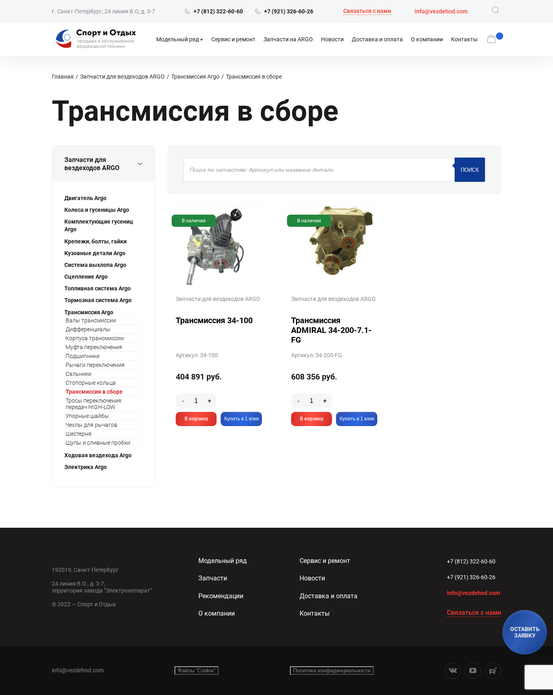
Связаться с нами (367, 11)
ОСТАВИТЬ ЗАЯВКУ (525, 632)
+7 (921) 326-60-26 (471, 577)
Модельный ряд (177, 39)
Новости (332, 39)
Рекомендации (220, 596)
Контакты (464, 39)
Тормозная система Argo (98, 300)
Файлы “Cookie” (196, 670)
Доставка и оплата (377, 39)
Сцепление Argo (86, 276)
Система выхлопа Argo (95, 265)
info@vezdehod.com (441, 11)
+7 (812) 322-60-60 (471, 561)
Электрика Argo (85, 467)
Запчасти (212, 578)
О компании (427, 39)
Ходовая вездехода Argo (98, 455)
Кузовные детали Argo (94, 253)
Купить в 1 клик (241, 419)
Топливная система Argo (97, 288)
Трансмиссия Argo (195, 76)
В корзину (196, 419)
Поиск (470, 170)
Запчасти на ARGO (288, 39)
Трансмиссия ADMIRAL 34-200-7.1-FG (331, 330)
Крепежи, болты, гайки (95, 241)
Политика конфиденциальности (331, 670)
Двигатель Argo (85, 198)
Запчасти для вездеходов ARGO (122, 76)
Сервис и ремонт (233, 39)
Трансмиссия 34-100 (214, 320)
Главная (63, 76)
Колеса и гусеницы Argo (96, 210)
